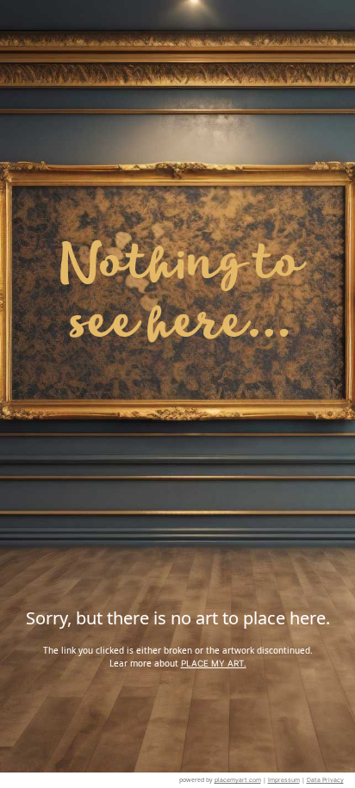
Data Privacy (325, 780)
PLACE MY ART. (213, 663)
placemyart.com (238, 780)
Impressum (284, 780)
